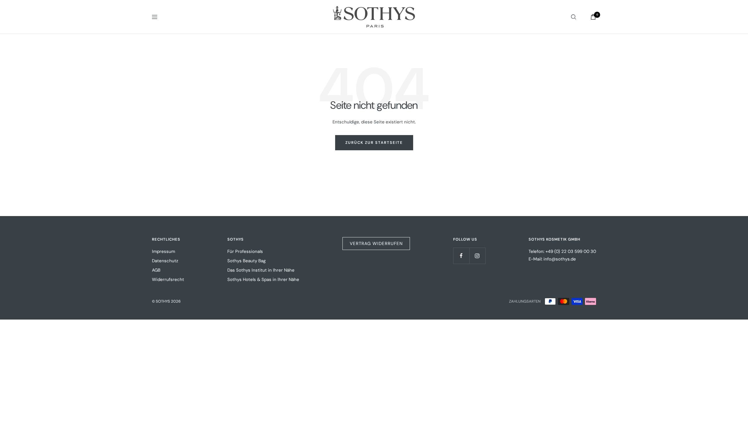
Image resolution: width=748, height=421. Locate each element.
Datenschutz (165, 261)
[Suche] (573, 17)
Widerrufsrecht (168, 279)
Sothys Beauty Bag (246, 261)
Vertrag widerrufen (376, 243)
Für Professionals (245, 251)
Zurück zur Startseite (374, 142)
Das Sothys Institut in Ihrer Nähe (261, 270)
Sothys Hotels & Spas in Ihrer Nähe (263, 279)
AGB (156, 270)
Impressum (163, 251)
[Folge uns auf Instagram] (477, 256)
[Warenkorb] (593, 17)
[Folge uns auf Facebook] (461, 256)
